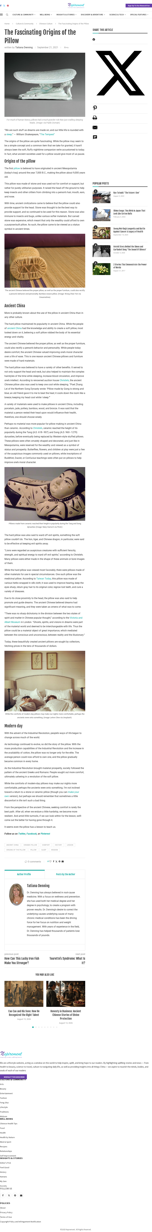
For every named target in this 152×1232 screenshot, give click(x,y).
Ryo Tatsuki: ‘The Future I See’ (126, 192)
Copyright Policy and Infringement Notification (20, 1222)
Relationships (6, 1151)
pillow (17, 168)
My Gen (3, 1181)
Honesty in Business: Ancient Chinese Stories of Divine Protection (65, 1015)
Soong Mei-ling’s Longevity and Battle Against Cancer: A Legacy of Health (129, 230)
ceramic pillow (30, 845)
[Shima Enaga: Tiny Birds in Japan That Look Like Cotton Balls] (101, 215)
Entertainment (6, 1093)
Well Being (45, 14)
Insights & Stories (65, 14)
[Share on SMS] (95, 138)
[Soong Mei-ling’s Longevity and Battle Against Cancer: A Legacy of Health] (101, 233)
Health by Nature (7, 1137)
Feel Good (4, 1167)
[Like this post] (50, 861)
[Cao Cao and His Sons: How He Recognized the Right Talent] (23, 994)
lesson (70, 845)
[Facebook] (0, 5)
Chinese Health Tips (8, 1123)
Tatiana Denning (24, 47)
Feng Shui (4, 1103)
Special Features (138, 14)
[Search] (7, 15)
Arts (2, 1084)
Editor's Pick (5, 1163)
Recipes (3, 1146)
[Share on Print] (95, 119)
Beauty (3, 1089)
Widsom (3, 1116)
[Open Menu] (1, 14)
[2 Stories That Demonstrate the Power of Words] (101, 269)
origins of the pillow (15, 850)
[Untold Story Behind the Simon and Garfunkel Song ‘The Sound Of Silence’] (101, 251)
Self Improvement (8, 1156)
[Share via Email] (63, 861)
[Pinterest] (8, 5)
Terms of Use (6, 1217)
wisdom (54, 850)
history (58, 845)
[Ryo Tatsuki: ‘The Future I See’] (101, 197)
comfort (46, 845)
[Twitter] (4, 5)
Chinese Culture (45, 24)
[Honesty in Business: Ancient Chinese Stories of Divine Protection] (65, 994)
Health (3, 1133)
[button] (8, 1004)
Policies (5, 1203)
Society (3, 1186)
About (2, 1208)
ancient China (14, 328)
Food (2, 1128)
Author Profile (24, 874)
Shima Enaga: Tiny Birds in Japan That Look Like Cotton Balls (129, 212)
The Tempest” (47, 134)
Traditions (4, 1112)
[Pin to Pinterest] (59, 861)
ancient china (12, 845)
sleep (9, 134)
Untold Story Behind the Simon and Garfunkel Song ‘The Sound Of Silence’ (129, 248)
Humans (3, 1177)
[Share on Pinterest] (95, 109)
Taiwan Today (43, 578)
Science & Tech (116, 14)
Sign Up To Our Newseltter (139, 5)
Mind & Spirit (5, 1142)
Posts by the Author (65, 874)
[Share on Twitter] (56, 861)
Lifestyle (4, 1107)
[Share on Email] (95, 129)
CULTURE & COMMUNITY (13, 1079)
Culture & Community (22, 14)
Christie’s (64, 380)
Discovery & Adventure (92, 14)
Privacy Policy (6, 1212)
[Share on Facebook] (53, 861)
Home (7, 24)
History (3, 1172)
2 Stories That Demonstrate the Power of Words (130, 266)
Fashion (3, 1098)
